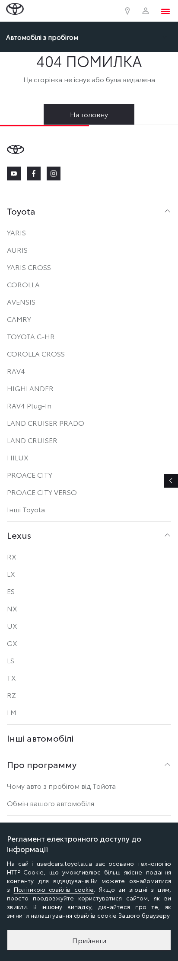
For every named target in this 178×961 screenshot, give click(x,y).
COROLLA (23, 284)
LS (10, 660)
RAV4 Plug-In (29, 405)
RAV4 (16, 371)
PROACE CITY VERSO (42, 492)
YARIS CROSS (29, 267)
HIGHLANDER (30, 388)
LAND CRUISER (32, 440)
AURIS (17, 249)
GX (12, 643)
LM (11, 712)
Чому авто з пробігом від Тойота (61, 786)
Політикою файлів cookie (54, 889)
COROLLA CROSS (36, 353)
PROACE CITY (29, 474)
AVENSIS (21, 301)
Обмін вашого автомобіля (50, 803)
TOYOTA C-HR (31, 336)
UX (12, 625)
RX (11, 556)
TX (11, 677)
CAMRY (19, 319)
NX (12, 608)
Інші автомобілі (40, 738)
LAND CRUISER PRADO (45, 422)
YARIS (16, 232)
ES (11, 591)
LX (11, 574)
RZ (11, 695)
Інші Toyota (26, 509)
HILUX (18, 457)
